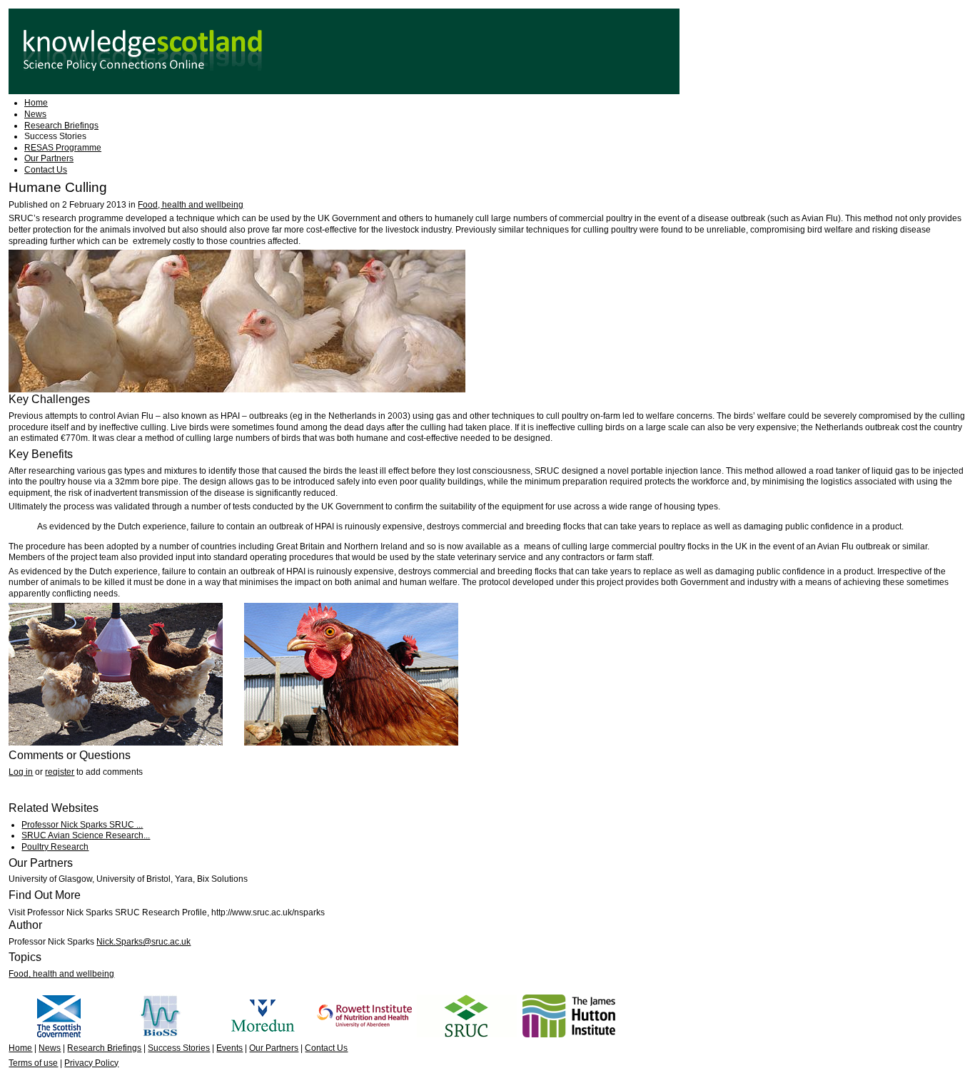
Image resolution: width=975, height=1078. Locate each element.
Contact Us (45, 170)
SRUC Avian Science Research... (85, 835)
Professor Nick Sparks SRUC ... (82, 825)
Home (36, 103)
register (59, 772)
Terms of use (33, 1063)
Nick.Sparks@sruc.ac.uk (143, 942)
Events (229, 1048)
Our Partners (49, 158)
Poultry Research (55, 847)
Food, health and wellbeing (190, 205)
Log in (21, 772)
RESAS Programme (62, 148)
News (35, 114)
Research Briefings (61, 126)
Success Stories (55, 136)
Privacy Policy (91, 1063)
